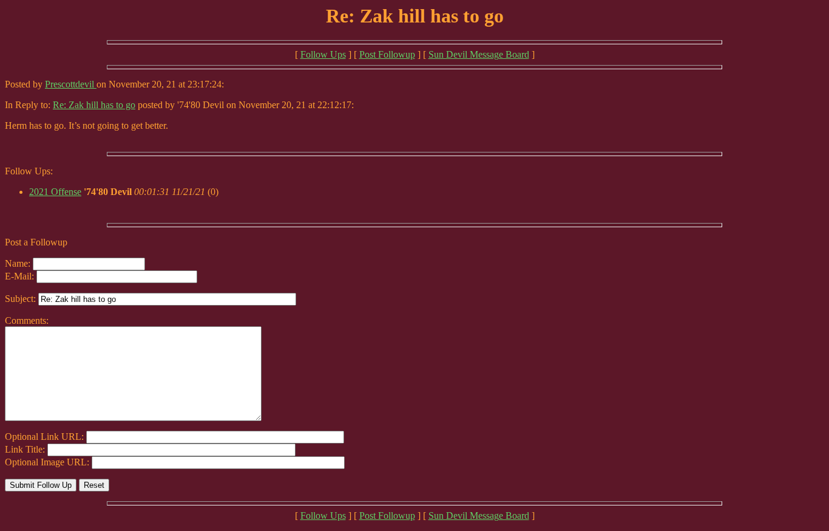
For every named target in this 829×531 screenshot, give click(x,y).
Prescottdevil (70, 84)
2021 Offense (55, 192)
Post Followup (387, 54)
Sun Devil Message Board (478, 54)
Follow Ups (323, 54)
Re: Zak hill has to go (94, 105)
